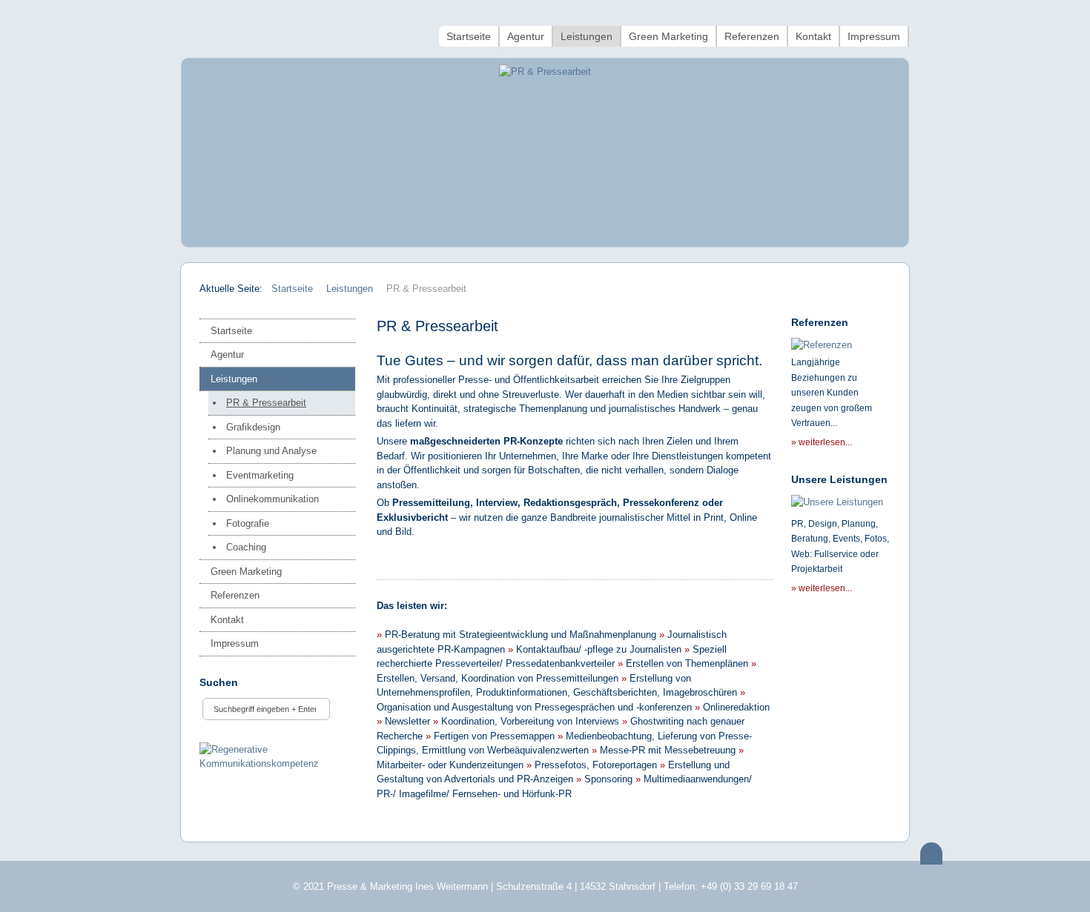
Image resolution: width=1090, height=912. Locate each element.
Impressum (235, 643)
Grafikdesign (253, 427)
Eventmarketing (260, 475)
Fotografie (247, 523)
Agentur (227, 354)
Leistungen (234, 379)
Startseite (231, 330)
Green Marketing (246, 571)
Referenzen (235, 595)
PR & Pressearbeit (266, 402)
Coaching (246, 547)
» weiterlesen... (821, 442)
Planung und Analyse (271, 450)
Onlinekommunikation (272, 499)
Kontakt (227, 619)
